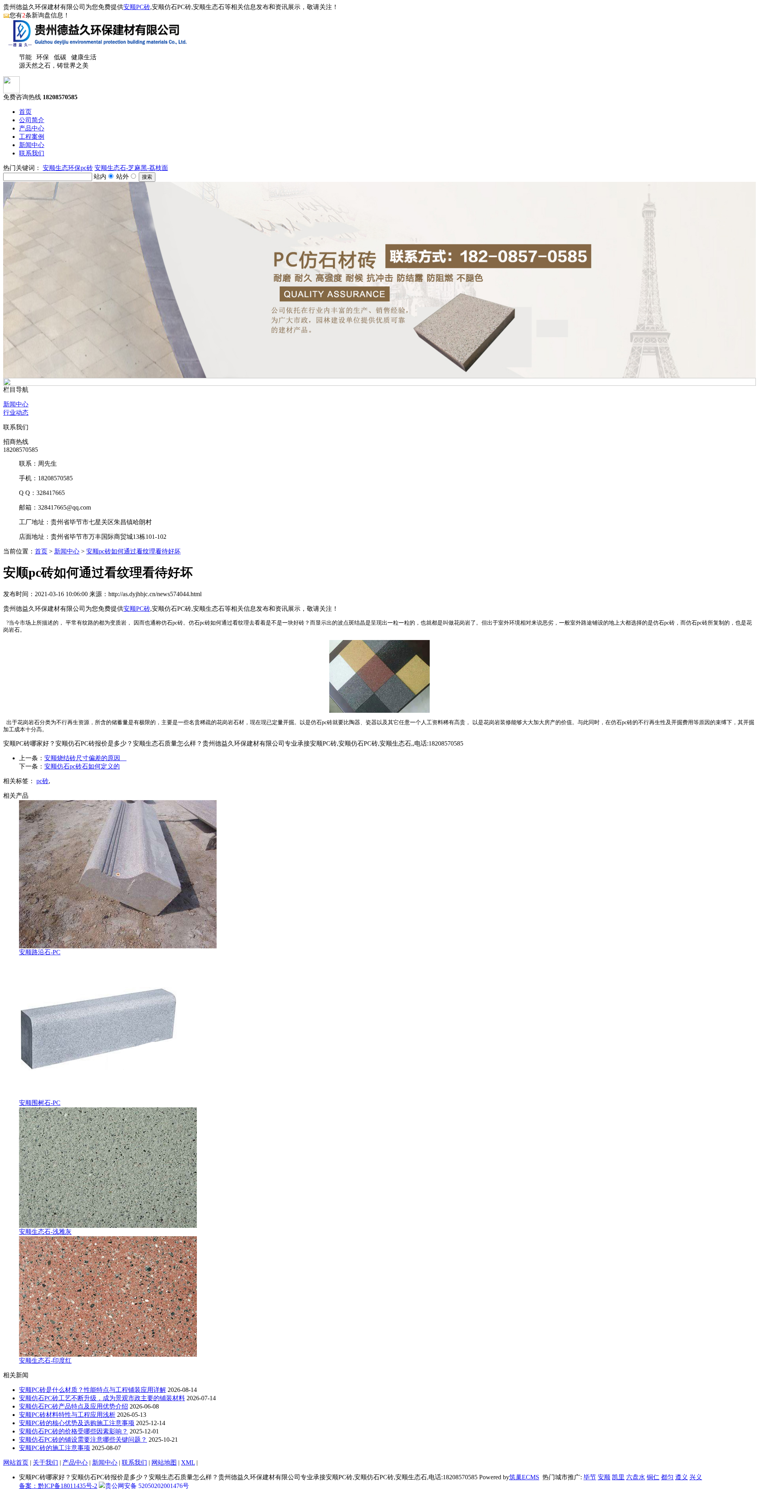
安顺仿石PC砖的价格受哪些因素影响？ (73, 1431)
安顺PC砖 (136, 7)
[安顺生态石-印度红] (108, 1354)
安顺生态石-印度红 (45, 1360)
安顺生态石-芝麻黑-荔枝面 (131, 167)
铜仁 (653, 1477)
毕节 (589, 1477)
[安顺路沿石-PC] (118, 946)
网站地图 (164, 1462)
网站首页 (15, 1462)
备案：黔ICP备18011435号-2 (58, 1485)
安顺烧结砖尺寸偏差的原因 (85, 758)
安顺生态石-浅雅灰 (45, 1231)
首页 (25, 111)
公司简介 (31, 120)
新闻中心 (31, 145)
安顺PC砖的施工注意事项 (54, 1447)
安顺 (604, 1477)
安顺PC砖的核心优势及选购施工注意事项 (76, 1423)
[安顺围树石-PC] (98, 1096)
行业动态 (15, 412)
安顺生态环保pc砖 (68, 167)
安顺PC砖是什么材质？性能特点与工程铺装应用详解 (92, 1389)
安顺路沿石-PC (39, 952)
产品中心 (31, 128)
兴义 (695, 1477)
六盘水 (635, 1477)
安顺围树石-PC (39, 1102)
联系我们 (31, 153)
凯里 (618, 1477)
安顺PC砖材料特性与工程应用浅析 (67, 1414)
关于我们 (45, 1462)
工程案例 (31, 136)
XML (188, 1462)
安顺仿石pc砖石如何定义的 (82, 766)
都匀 (667, 1477)
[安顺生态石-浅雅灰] (108, 1225)
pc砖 (42, 781)
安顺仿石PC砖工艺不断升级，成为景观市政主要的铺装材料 (102, 1398)
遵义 (681, 1477)
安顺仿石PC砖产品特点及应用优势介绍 (73, 1406)
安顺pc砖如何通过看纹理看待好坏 (133, 551)
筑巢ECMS (524, 1477)
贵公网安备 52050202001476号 (147, 1485)
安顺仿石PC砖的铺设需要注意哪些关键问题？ (83, 1439)
